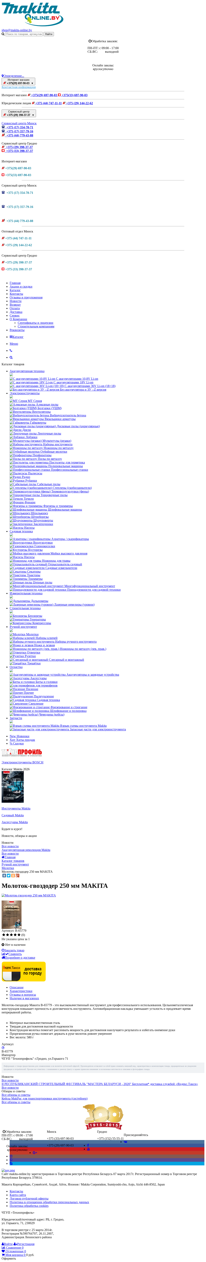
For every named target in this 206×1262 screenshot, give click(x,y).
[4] (15, 935)
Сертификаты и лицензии (35, 322)
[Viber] (11, 1160)
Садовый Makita (13, 815)
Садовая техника (21, 531)
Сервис (15, 315)
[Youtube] (88, 1149)
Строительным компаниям (36, 326)
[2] (7, 935)
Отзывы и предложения (26, 297)
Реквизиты (17, 330)
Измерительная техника (26, 593)
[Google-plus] (35, 1152)
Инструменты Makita (16, 808)
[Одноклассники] (13, 875)
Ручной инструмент (23, 626)
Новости (16, 301)
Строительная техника (25, 608)
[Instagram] (11, 1156)
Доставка (16, 312)
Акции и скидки (21, 286)
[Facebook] (88, 1145)
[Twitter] (8, 875)
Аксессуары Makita (15, 822)
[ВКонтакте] (4, 875)
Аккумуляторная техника (27, 371)
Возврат (15, 304)
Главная (15, 283)
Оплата (15, 308)
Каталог (15, 290)
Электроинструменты (25, 393)
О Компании (18, 319)
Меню (14, 343)
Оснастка (16, 667)
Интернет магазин (20, 81)
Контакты (16, 293)
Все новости (10, 846)
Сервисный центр (20, 113)
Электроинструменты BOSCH (22, 762)
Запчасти (16, 718)
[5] (19, 935)
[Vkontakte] (125, 1141)
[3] (11, 935)
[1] (3, 935)
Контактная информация (19, 87)
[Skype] (11, 1163)
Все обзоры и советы (16, 1095)
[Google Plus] (17, 875)
